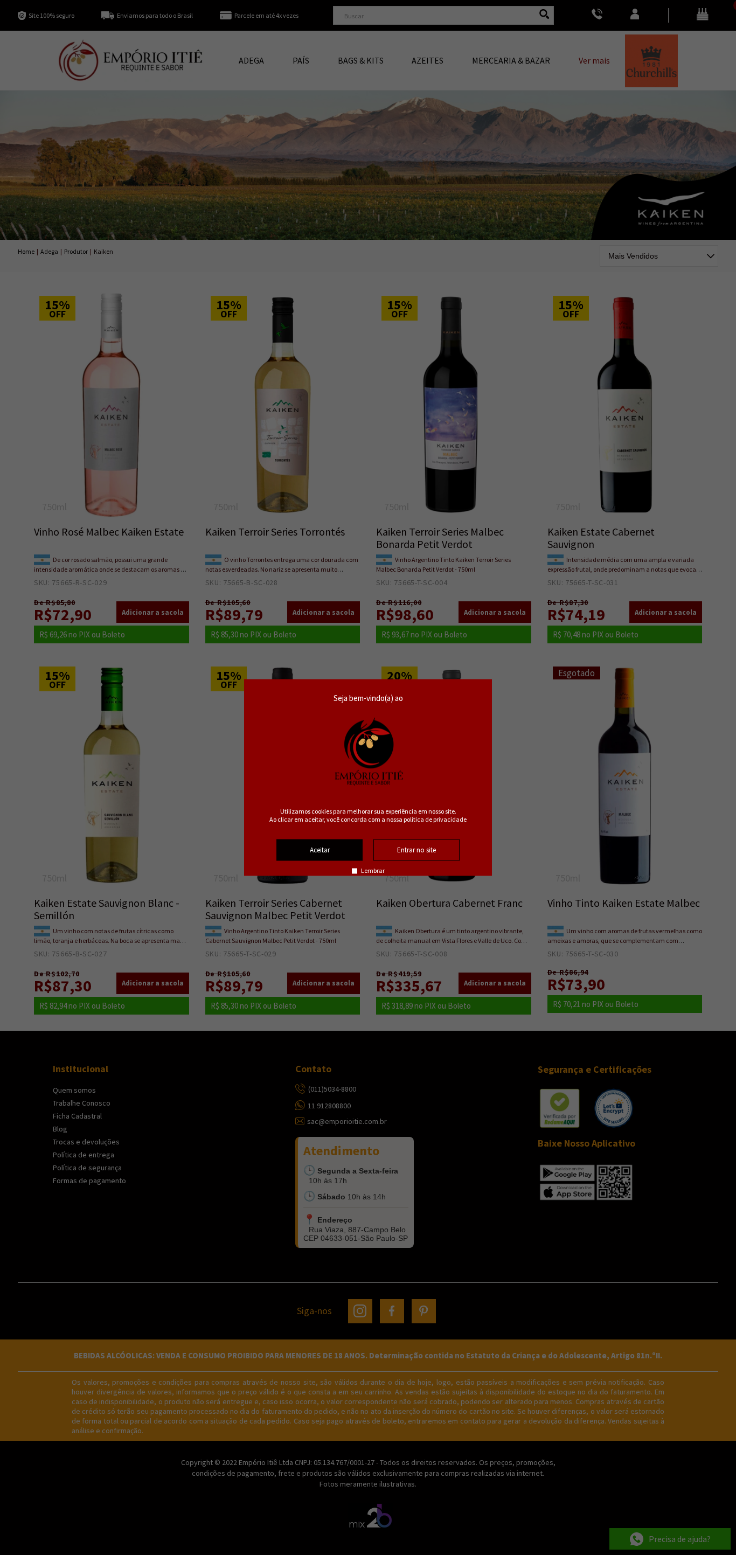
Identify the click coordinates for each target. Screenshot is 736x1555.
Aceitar (320, 850)
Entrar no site (416, 850)
